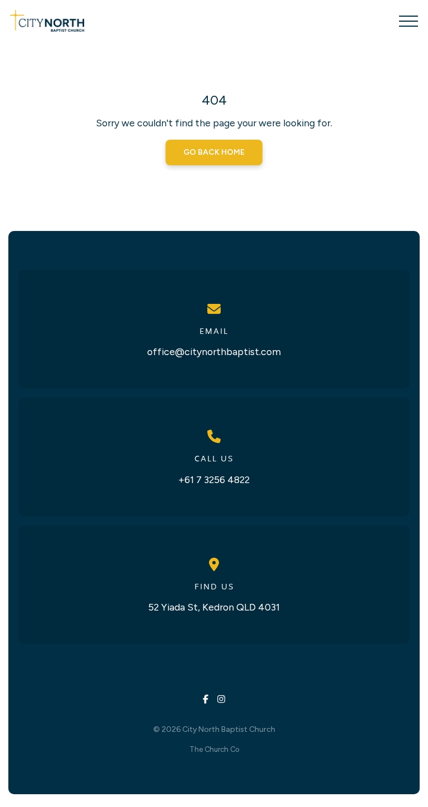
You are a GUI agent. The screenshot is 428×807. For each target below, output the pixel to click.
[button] (408, 21)
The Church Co (214, 749)
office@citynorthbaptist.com (214, 351)
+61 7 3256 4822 (214, 479)
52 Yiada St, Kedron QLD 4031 (214, 607)
